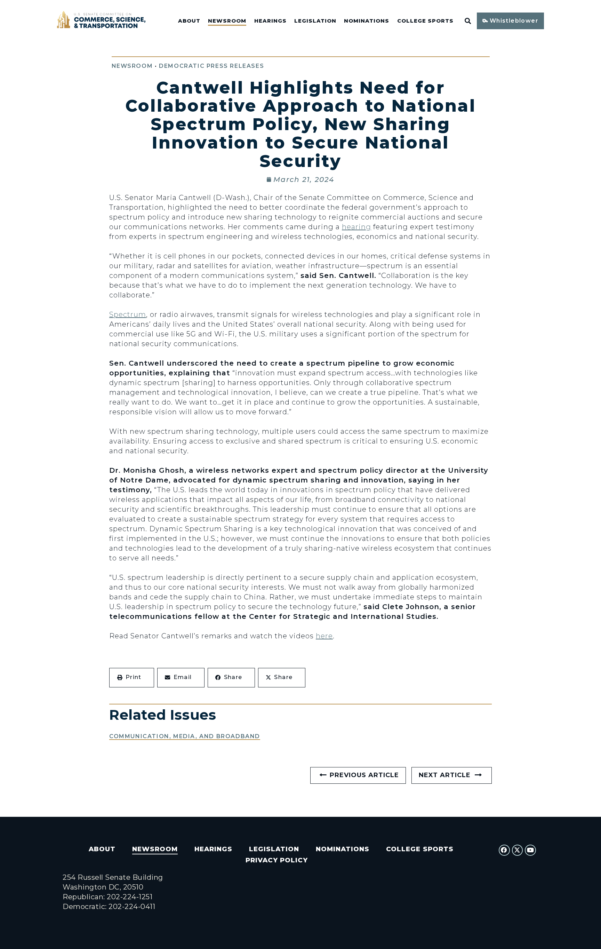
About (189, 21)
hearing (356, 227)
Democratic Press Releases (211, 66)
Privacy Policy (277, 860)
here (324, 636)
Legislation (315, 21)
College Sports (425, 21)
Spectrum (127, 314)
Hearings (270, 21)
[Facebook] (504, 850)
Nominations (366, 21)
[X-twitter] (517, 850)
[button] (131, 677)
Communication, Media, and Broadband (184, 736)
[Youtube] (530, 850)
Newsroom (227, 21)
